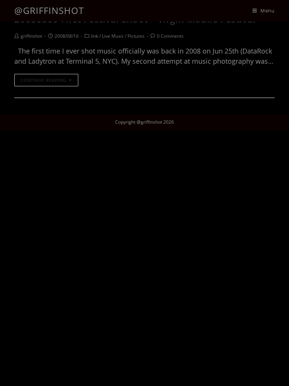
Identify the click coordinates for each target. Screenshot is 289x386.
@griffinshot (49, 10)
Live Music (113, 36)
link (94, 36)
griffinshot (31, 36)
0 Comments (170, 36)
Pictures (136, 36)
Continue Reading (43, 80)
